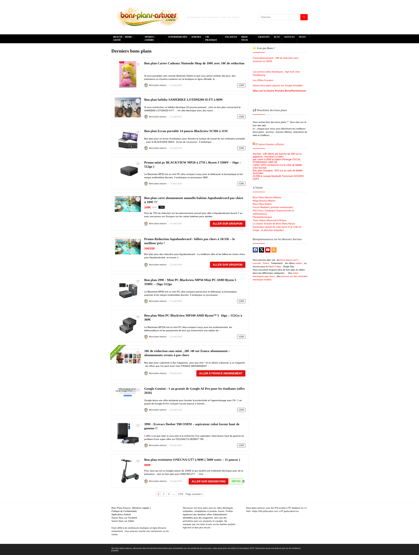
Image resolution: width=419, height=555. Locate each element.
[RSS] (274, 250)
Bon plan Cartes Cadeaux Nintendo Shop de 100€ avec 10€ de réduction (194, 63)
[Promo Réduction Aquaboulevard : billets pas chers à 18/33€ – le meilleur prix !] (128, 238)
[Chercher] (304, 17)
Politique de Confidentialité (124, 511)
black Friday (274, 266)
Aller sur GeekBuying (209, 481)
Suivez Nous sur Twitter (122, 521)
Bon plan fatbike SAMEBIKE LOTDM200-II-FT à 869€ (183, 99)
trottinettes (188, 511)
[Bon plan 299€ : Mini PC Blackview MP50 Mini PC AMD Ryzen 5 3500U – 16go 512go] (128, 279)
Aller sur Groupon (227, 223)
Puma (266, 263)
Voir (241, 85)
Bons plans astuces (157, 85)
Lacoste (257, 263)
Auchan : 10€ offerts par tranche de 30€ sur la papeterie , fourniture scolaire (277, 155)
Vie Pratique (211, 38)
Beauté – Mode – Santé (123, 38)
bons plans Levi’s (289, 260)
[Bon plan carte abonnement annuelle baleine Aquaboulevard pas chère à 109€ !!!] (128, 197)
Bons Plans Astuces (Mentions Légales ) (131, 508)
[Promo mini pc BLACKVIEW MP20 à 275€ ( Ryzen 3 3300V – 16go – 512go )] (128, 161)
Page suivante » (194, 494)
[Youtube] (267, 250)
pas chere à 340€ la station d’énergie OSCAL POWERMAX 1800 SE (277, 161)
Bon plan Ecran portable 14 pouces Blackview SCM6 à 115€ (186, 131)
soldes (298, 263)
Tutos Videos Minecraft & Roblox (269, 220)
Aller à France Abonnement (220, 373)
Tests (302, 37)
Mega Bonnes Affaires (264, 200)
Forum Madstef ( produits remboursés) (273, 207)
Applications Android (121, 514)
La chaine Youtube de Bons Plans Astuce (274, 223)
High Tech (244, 38)
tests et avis (206, 524)
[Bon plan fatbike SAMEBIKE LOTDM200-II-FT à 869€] (128, 99)
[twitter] (261, 250)
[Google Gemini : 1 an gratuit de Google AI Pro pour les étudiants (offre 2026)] (128, 388)
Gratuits (264, 37)
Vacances (231, 37)
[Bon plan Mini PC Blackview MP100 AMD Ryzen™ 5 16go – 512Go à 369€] (128, 314)
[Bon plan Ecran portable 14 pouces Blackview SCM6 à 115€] (128, 130)
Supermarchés (177, 37)
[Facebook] (255, 250)
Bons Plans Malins (262, 204)
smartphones (200, 511)
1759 (180, 494)
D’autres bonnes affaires (270, 144)
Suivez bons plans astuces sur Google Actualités (278, 85)
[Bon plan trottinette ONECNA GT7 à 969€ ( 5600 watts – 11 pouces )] (128, 459)
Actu (277, 37)
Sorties (196, 37)
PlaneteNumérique (262, 217)
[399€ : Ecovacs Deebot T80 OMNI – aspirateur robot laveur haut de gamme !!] (128, 423)
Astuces (289, 37)
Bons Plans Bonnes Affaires (267, 197)
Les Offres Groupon (263, 80)
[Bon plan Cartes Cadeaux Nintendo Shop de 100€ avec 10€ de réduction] (127, 62)
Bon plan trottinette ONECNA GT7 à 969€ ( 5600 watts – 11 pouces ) (192, 459)
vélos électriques (225, 508)
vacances (207, 521)
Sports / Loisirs (150, 38)
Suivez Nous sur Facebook (124, 518)
